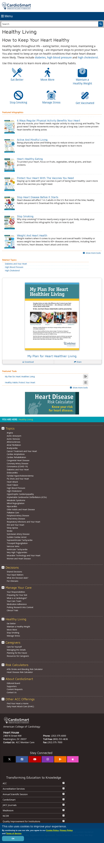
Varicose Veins (13, 546)
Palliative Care (13, 512)
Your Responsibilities (16, 592)
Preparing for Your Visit (17, 595)
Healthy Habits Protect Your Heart (20, 382)
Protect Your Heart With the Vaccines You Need (45, 177)
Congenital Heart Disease (18, 460)
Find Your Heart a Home (17, 703)
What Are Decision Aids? (17, 578)
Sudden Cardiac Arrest (17, 537)
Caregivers (13, 642)
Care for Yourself (14, 647)
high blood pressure (59, 57)
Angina (10, 432)
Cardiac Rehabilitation (16, 457)
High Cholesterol (12, 270)
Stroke (9, 531)
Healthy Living (16, 619)
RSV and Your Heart (15, 525)
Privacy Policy (66, 830)
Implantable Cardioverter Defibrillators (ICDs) (27, 497)
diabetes (40, 57)
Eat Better (11, 623)
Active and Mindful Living (32, 139)
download (29, 362)
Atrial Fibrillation (14, 445)
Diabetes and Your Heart (16, 264)
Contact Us (12, 692)
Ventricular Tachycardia (17, 549)
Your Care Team (14, 601)
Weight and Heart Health (32, 235)
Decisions (12, 567)
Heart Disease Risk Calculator (20, 672)
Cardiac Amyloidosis (16, 454)
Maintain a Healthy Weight (18, 626)
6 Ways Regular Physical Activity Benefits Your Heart (48, 120)
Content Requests (15, 689)
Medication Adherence (17, 604)
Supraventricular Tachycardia (19, 540)
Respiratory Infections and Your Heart (23, 521)
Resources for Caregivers (18, 656)
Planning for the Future (17, 653)
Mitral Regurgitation (15, 503)
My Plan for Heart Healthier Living (52, 356)
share (79, 362)
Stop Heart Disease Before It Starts (37, 197)
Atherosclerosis (13, 442)
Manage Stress (13, 635)
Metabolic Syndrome (16, 500)
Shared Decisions (14, 571)
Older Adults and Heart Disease (21, 509)
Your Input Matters (15, 574)
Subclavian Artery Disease (18, 534)
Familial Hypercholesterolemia (20, 475)
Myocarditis (12, 506)
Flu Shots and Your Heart (18, 478)
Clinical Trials (12, 610)
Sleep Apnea (12, 528)
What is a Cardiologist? (17, 598)
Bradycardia (12, 448)
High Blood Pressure (14, 267)
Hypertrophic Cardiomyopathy (20, 494)
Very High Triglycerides (17, 552)
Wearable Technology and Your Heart (23, 555)
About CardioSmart (19, 679)
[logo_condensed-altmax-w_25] (52, 720)
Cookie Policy (52, 830)
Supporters (12, 686)
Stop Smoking (25, 216)
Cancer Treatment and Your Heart (22, 451)
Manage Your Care (19, 587)
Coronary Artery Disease (17, 463)
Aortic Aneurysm (14, 436)
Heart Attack (12, 482)
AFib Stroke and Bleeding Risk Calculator (25, 669)
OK (13, 838)
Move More (12, 629)
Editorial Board (13, 683)
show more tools (93, 253)
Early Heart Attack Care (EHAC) (20, 706)
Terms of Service (13, 833)
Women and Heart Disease (19, 558)
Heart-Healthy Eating (30, 158)
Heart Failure (12, 485)
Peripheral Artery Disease (18, 515)
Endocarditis (12, 472)
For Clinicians (12, 581)
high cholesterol (88, 57)
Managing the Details (16, 649)
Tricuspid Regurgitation (17, 543)
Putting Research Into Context (20, 607)
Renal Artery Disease (16, 518)
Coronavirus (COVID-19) (17, 466)
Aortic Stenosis (13, 439)
